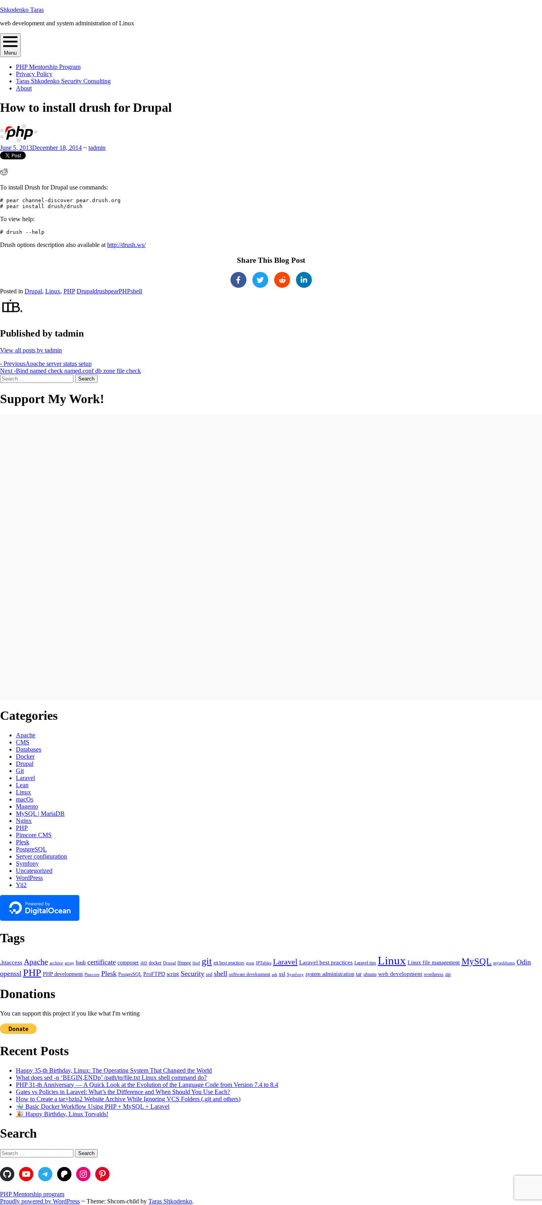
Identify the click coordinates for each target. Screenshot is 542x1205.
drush (101, 291)
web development (400, 974)
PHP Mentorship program (32, 1194)
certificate (101, 962)
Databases (28, 749)
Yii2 (21, 885)
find (196, 963)
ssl (282, 974)
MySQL (476, 961)
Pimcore (92, 974)
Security (192, 973)
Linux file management (433, 963)
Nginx (24, 820)
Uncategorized (34, 870)
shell (136, 291)
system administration (330, 974)
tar (359, 974)
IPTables (263, 963)
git (207, 961)
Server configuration (41, 856)
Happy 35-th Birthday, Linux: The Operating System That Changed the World (114, 1070)
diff (143, 963)
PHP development (63, 974)
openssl (10, 973)
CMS (22, 742)
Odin (524, 962)
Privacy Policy (34, 74)
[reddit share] (282, 280)
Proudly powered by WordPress (40, 1201)
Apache (25, 735)
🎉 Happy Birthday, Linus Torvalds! (62, 1114)
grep (250, 963)
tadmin (97, 147)
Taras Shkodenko (170, 1201)
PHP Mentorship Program (48, 66)
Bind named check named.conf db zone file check (70, 370)
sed (209, 974)
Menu (10, 53)
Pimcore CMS (34, 835)
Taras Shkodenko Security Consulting (63, 81)
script (173, 974)
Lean (22, 785)
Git (20, 770)
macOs (24, 799)
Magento (27, 806)
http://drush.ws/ (126, 244)
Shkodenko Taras (22, 9)
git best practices (228, 963)
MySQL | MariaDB (40, 813)
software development (249, 974)
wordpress (434, 974)
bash (81, 963)
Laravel (25, 778)
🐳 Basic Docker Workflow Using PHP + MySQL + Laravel (92, 1106)
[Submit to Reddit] (4, 173)
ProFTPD (154, 974)
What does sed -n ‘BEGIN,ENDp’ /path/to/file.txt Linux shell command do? (111, 1077)
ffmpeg (184, 963)
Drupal (33, 291)
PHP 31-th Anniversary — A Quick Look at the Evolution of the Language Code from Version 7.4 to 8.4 (147, 1084)
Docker (25, 756)
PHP (69, 291)
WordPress (29, 877)
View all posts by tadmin (31, 350)
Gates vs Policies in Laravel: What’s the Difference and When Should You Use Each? (123, 1091)
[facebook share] (238, 280)
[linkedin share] (304, 280)
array (69, 963)
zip (448, 974)
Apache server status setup (46, 363)
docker (155, 963)
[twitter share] (260, 280)
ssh (274, 974)
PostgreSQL (31, 849)
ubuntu (370, 974)
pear (113, 291)
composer (128, 963)
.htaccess (11, 962)
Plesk (22, 842)
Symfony (27, 863)
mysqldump (504, 963)
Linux (52, 291)
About (24, 88)
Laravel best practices (326, 962)
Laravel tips (365, 963)
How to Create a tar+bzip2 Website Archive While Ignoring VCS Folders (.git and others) (128, 1099)
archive (56, 963)
